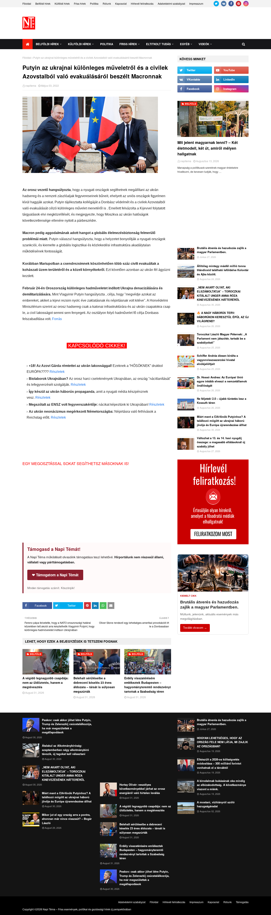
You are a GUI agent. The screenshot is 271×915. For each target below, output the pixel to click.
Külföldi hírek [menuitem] (79, 44)
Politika (94, 3)
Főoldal (26, 3)
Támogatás (242, 902)
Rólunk (107, 3)
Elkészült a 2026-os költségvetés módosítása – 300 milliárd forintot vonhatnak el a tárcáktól (219, 763)
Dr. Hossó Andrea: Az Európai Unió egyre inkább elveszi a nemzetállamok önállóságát (222, 381)
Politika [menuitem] (106, 44)
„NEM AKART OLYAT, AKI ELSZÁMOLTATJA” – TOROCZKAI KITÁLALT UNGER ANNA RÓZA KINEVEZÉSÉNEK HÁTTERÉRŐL (219, 293)
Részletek (57, 371)
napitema (30, 85)
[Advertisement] (171, 23)
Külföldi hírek (62, 3)
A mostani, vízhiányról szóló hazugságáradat (216, 804)
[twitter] (216, 3)
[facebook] (231, 3)
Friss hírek (80, 3)
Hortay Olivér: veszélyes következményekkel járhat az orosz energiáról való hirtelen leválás (142, 789)
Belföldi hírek (42, 3)
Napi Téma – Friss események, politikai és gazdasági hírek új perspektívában (87, 909)
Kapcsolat (121, 3)
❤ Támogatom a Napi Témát (55, 574)
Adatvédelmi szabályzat (171, 3)
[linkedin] (231, 79)
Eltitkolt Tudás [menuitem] (158, 44)
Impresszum (196, 3)
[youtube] (231, 70)
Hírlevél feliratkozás (142, 3)
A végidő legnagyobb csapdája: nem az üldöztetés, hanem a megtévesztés (45, 682)
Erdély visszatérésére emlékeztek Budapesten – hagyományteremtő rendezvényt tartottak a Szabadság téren (147, 685)
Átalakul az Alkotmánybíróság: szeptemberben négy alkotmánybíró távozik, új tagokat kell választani (65, 750)
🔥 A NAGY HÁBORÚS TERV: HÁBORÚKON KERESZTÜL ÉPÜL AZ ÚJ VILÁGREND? (223, 317)
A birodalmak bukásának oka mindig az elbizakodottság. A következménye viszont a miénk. (221, 785)
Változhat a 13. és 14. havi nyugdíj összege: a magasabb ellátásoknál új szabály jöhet (221, 442)
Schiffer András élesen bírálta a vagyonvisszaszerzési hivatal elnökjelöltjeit (217, 360)
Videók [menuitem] (204, 44)
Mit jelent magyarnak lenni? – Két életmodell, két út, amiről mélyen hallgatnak (207, 148)
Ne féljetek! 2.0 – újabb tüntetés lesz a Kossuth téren (221, 401)
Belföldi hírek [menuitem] (47, 44)
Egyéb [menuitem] (184, 44)
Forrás (57, 319)
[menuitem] (27, 44)
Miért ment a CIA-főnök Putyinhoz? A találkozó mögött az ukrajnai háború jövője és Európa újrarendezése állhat (221, 421)
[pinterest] (238, 3)
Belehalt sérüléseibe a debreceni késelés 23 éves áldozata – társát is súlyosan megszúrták (94, 685)
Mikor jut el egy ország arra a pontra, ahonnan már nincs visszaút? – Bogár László (67, 819)
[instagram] (246, 3)
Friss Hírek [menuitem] (128, 44)
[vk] (223, 3)
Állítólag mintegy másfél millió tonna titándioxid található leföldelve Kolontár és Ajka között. (223, 270)
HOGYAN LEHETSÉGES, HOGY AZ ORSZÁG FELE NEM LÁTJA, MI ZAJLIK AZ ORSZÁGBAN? (222, 742)
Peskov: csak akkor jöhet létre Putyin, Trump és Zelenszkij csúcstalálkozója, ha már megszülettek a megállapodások (67, 726)
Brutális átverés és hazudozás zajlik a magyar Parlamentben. (221, 250)
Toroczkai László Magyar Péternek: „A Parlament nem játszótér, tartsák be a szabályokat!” (222, 338)
